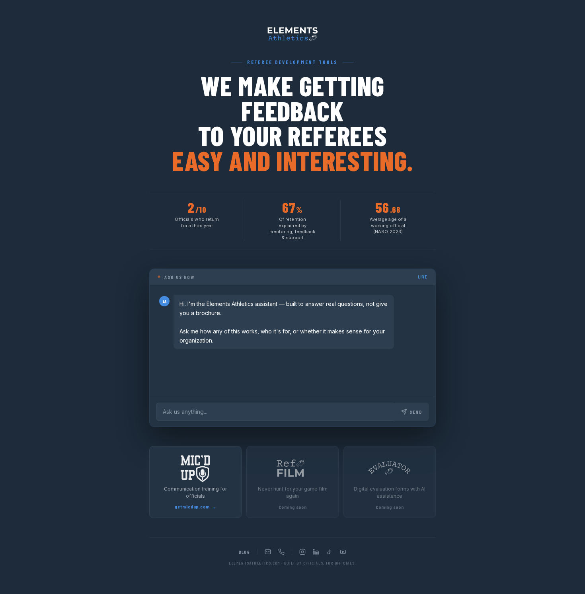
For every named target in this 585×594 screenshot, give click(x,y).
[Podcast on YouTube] (343, 552)
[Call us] (281, 552)
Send (416, 412)
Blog (244, 552)
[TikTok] (329, 552)
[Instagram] (302, 552)
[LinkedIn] (316, 552)
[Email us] (268, 552)
